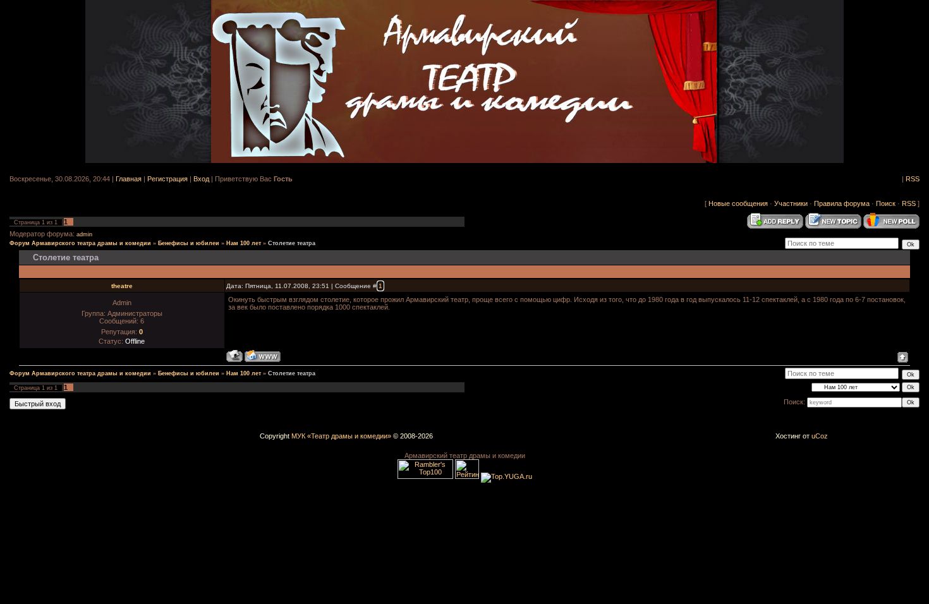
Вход (201, 179)
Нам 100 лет (243, 243)
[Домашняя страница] (263, 356)
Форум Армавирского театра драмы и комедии (80, 243)
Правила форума (842, 203)
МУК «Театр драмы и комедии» (341, 436)
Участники (791, 203)
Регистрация (167, 179)
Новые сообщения (738, 203)
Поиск (886, 203)
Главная (129, 179)
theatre (122, 285)
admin (84, 234)
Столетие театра (291, 243)
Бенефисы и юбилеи (188, 243)
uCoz (819, 436)
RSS (913, 179)
